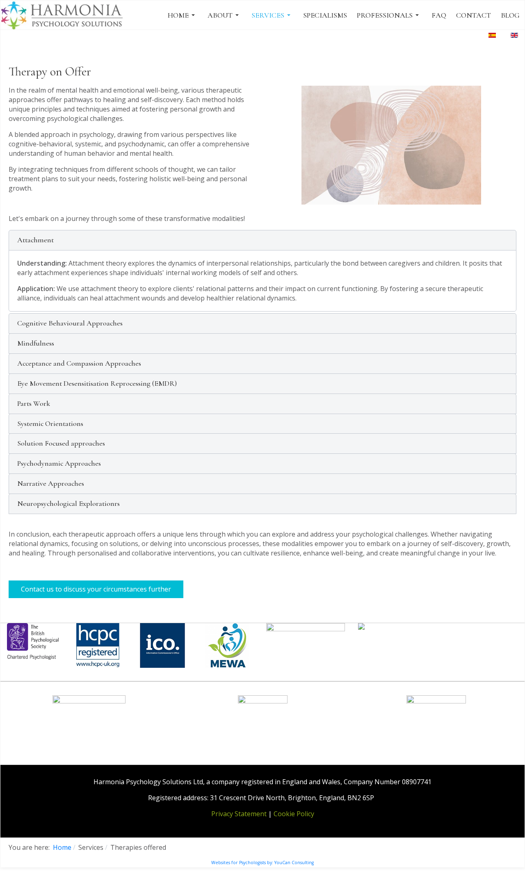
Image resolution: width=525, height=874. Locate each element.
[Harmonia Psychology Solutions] (63, 15)
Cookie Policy (294, 813)
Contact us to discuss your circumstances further (96, 589)
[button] (183, 15)
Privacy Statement (239, 813)
